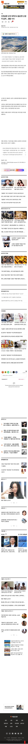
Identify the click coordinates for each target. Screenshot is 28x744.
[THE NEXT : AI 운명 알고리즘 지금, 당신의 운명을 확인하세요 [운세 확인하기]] (14, 170)
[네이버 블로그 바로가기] (21, 733)
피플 (6, 726)
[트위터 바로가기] (10, 733)
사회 (2, 13)
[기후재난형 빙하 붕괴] (24, 520)
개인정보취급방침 (14, 737)
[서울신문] (5, 2)
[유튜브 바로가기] (13, 733)
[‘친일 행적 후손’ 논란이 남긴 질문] (24, 513)
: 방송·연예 (5, 579)
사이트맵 (19, 737)
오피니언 (3, 508)
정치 (6, 720)
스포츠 (11, 726)
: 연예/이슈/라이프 (6, 611)
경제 (17, 720)
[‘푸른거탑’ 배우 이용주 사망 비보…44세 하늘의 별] (24, 616)
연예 (17, 726)
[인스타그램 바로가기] (15, 733)
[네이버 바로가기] (18, 733)
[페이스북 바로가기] (7, 733)
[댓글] (12, 22)
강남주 (2, 25)
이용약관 (8, 737)
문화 (11, 723)
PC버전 (22, 737)
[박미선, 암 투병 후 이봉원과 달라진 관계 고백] (24, 630)
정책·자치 (6, 723)
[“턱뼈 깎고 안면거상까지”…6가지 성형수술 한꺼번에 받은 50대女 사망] (24, 623)
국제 (22, 720)
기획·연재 (3, 531)
